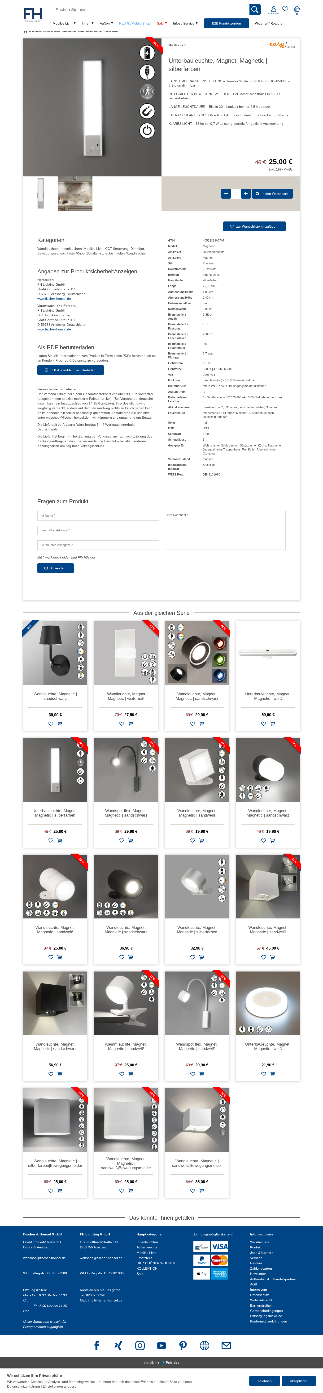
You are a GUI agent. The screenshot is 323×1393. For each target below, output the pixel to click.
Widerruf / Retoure (269, 23)
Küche (262, 445)
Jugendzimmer (212, 449)
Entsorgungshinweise (266, 1316)
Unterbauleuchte (213, 252)
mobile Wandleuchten (131, 253)
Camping (209, 453)
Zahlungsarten (261, 1268)
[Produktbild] (92, 107)
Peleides (172, 1362)
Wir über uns (259, 1242)
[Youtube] (161, 1346)
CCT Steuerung (117, 248)
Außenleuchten (148, 1247)
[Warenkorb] (297, 11)
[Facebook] (96, 1346)
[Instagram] (140, 1346)
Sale (160, 23)
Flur (244, 449)
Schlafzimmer (229, 445)
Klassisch (209, 263)
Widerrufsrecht (261, 1300)
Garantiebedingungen (266, 1311)
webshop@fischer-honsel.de (44, 1258)
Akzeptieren (299, 1381)
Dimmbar (137, 248)
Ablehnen (265, 1381)
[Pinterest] (183, 1346)
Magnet (208, 257)
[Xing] (118, 1346)
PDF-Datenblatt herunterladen (73, 370)
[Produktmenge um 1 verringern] (226, 194)
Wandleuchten (48, 248)
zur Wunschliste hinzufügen (256, 226)
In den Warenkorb (275, 194)
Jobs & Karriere (261, 1253)
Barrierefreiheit (261, 1305)
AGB (253, 1284)
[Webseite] (204, 1346)
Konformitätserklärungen (268, 1321)
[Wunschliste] (285, 11)
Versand (256, 1258)
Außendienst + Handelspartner (273, 1279)
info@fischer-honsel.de (105, 1300)
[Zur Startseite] (25, 30)
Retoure (256, 1263)
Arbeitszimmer (266, 449)
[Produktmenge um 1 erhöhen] (246, 194)
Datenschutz (259, 1295)
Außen (105, 23)
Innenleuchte (211, 274)
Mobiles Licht (62, 23)
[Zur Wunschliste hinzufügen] (50, 724)
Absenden (57, 568)
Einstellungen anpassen (61, 1386)
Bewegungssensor (51, 253)
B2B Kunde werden (226, 23)
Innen (86, 23)
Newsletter (258, 1274)
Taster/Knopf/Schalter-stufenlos (90, 253)
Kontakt (256, 1247)
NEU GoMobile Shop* (135, 23)
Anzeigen (125, 271)
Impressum (258, 1289)
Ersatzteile (144, 1258)
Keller (251, 449)
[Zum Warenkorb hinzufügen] (59, 724)
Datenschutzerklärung (23, 1386)
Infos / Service (183, 23)
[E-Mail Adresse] (226, 1346)
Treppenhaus (231, 449)
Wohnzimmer (211, 445)
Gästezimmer (248, 445)
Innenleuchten (71, 248)
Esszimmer (275, 445)
